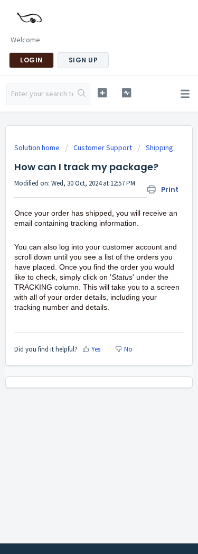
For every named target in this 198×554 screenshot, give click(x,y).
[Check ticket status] (126, 92)
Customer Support (102, 147)
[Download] (79, 269)
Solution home (37, 147)
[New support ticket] (102, 92)
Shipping (159, 147)
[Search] (81, 94)
